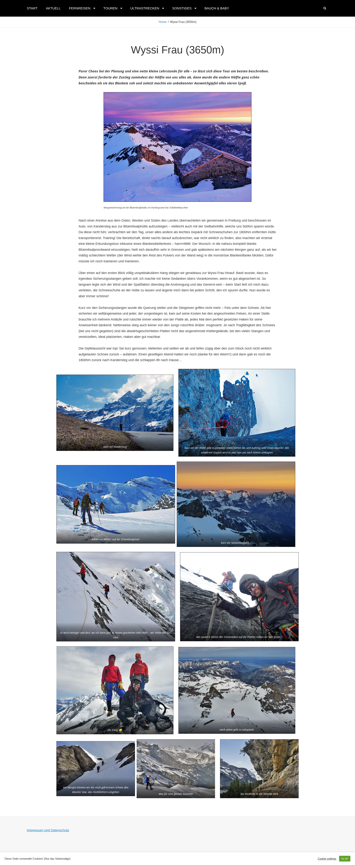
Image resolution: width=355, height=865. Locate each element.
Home (163, 21)
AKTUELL (53, 8)
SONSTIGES (182, 8)
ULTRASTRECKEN (144, 8)
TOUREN (110, 8)
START (32, 8)
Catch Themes (209, 854)
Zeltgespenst (171, 854)
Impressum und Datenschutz (48, 830)
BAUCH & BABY (216, 8)
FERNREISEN (79, 8)
